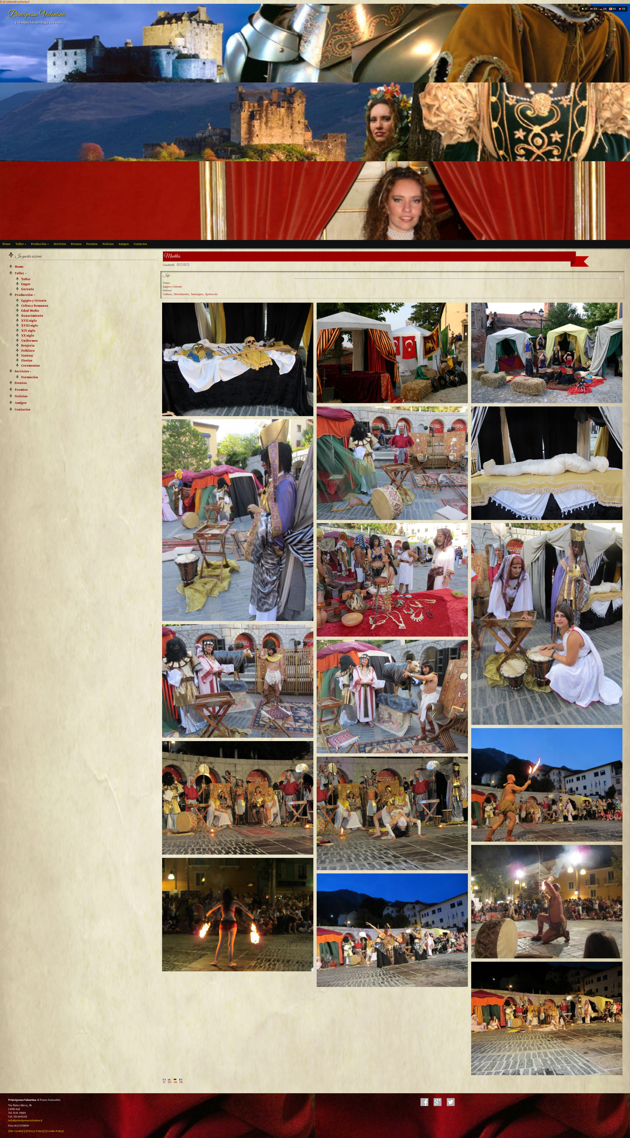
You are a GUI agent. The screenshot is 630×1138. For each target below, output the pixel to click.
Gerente (27, 289)
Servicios (60, 244)
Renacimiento (32, 316)
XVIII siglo (29, 326)
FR (623, 8)
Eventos (76, 244)
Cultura (167, 294)
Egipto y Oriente (34, 301)
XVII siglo (29, 321)
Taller (19, 244)
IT (586, 8)
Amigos (123, 244)
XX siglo (27, 336)
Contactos (140, 244)
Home (6, 244)
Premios (91, 244)
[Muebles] (237, 359)
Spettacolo (211, 294)
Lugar (26, 284)
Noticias (108, 244)
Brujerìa (27, 346)
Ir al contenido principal (14, 1)
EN (595, 8)
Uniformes (29, 341)
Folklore (28, 351)
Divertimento (181, 294)
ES (614, 8)
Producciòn (39, 244)
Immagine (197, 294)
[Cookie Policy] (54, 1131)
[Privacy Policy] (34, 1131)
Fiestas (26, 360)
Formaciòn (29, 377)
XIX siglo (28, 331)
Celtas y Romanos (34, 306)
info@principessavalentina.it (25, 1120)
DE (605, 8)
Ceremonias (30, 366)
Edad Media (30, 311)
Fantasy (27, 356)
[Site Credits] (15, 1131)
